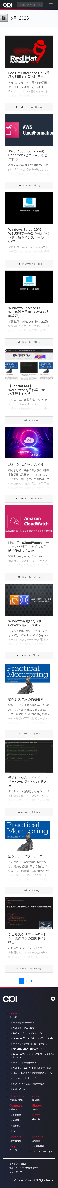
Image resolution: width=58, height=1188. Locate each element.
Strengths (16, 1098)
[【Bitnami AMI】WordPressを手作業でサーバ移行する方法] (29, 365)
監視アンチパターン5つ (25, 856)
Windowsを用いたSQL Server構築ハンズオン (25, 623)
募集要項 (40, 1146)
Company (16, 1107)
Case (36, 1098)
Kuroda (20, 107)
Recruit (37, 1139)
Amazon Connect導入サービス (28, 1049)
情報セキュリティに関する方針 (24, 1168)
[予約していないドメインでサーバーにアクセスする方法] (29, 756)
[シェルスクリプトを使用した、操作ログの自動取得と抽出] (29, 913)
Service (14, 1015)
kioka (20, 420)
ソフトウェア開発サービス (25, 1078)
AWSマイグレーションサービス (28, 1033)
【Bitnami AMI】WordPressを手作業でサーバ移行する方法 (28, 390)
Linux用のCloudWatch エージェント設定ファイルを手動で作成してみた (28, 546)
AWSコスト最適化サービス (26, 1063)
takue (20, 655)
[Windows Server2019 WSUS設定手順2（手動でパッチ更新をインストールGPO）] (29, 208)
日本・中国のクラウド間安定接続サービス (33, 1073)
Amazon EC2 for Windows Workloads (33, 1038)
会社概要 (17, 1126)
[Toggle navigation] (50, 5)
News (36, 1117)
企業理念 (17, 1120)
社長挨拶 (17, 1115)
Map (13, 1148)
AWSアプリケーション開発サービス (30, 1044)
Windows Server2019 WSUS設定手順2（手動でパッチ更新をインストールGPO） (28, 235)
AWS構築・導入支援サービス (27, 1028)
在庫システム (19, 1089)
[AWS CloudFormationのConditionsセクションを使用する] (29, 130)
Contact (15, 1139)
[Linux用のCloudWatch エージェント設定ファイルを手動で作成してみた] (29, 521)
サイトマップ (15, 1172)
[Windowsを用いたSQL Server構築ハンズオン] (29, 600)
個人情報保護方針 (17, 1164)
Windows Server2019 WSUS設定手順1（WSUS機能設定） (28, 312)
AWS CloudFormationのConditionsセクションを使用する (28, 155)
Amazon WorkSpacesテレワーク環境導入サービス (34, 1056)
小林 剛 (20, 264)
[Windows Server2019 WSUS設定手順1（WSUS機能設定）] (29, 287)
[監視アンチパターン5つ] (29, 835)
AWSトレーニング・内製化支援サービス (32, 1068)
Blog (35, 1107)
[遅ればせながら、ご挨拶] (29, 443)
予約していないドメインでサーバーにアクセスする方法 (27, 781)
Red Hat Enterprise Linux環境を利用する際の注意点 (28, 75)
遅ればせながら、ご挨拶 (26, 464)
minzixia (20, 185)
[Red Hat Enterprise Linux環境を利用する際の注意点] (29, 52)
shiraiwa (20, 969)
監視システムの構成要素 (26, 699)
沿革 (15, 1131)
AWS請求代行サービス (23, 1023)
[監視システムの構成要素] (29, 678)
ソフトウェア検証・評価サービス (28, 1084)
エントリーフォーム (45, 1151)
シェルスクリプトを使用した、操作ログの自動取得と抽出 (27, 938)
